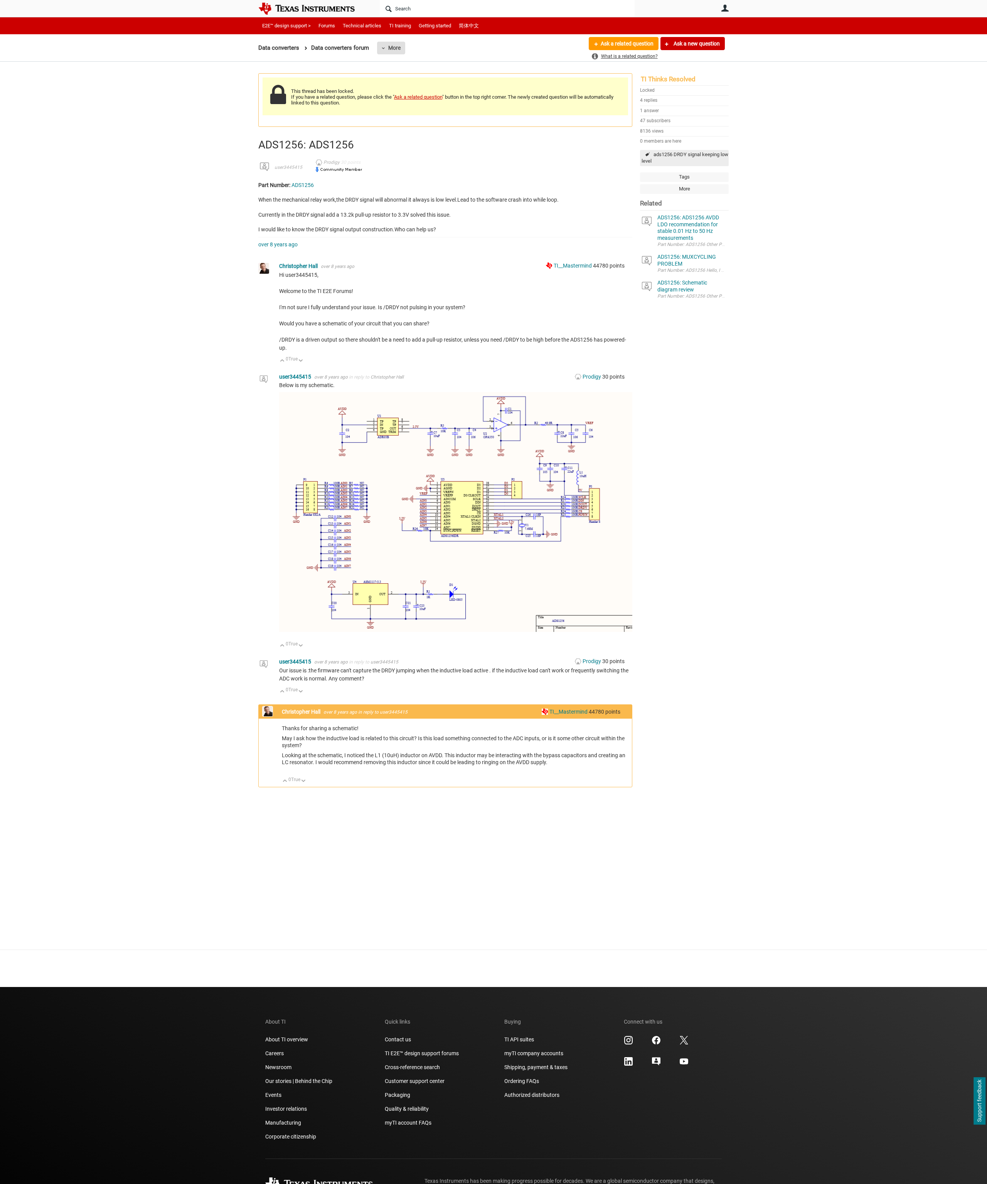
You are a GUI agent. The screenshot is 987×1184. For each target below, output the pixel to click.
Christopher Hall (299, 266)
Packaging (397, 1095)
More (394, 48)
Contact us (398, 1039)
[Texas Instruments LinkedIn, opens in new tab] (628, 1064)
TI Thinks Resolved (668, 79)
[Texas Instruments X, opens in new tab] (684, 1043)
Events (273, 1095)
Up (282, 361)
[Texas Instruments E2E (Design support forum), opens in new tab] (656, 1064)
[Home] (312, 8)
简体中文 (469, 26)
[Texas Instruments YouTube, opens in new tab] (684, 1064)
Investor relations (286, 1109)
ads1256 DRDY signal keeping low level (685, 158)
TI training (400, 26)
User (725, 8)
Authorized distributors (531, 1095)
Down (301, 361)
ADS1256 (302, 185)
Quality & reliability (407, 1109)
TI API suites (519, 1039)
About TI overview (286, 1039)
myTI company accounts (533, 1053)
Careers (274, 1053)
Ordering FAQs (521, 1081)
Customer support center (415, 1081)
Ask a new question (696, 43)
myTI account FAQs (408, 1123)
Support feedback (979, 1101)
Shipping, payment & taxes (536, 1067)
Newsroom (278, 1067)
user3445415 (288, 167)
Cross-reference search (412, 1067)
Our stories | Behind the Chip (298, 1081)
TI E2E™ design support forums (422, 1053)
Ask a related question (627, 43)
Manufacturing (283, 1123)
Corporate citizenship (290, 1136)
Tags (684, 177)
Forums (326, 26)
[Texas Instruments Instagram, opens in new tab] (628, 1043)
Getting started (435, 26)
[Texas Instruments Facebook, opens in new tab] (656, 1043)
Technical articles (362, 26)
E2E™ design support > (286, 26)
